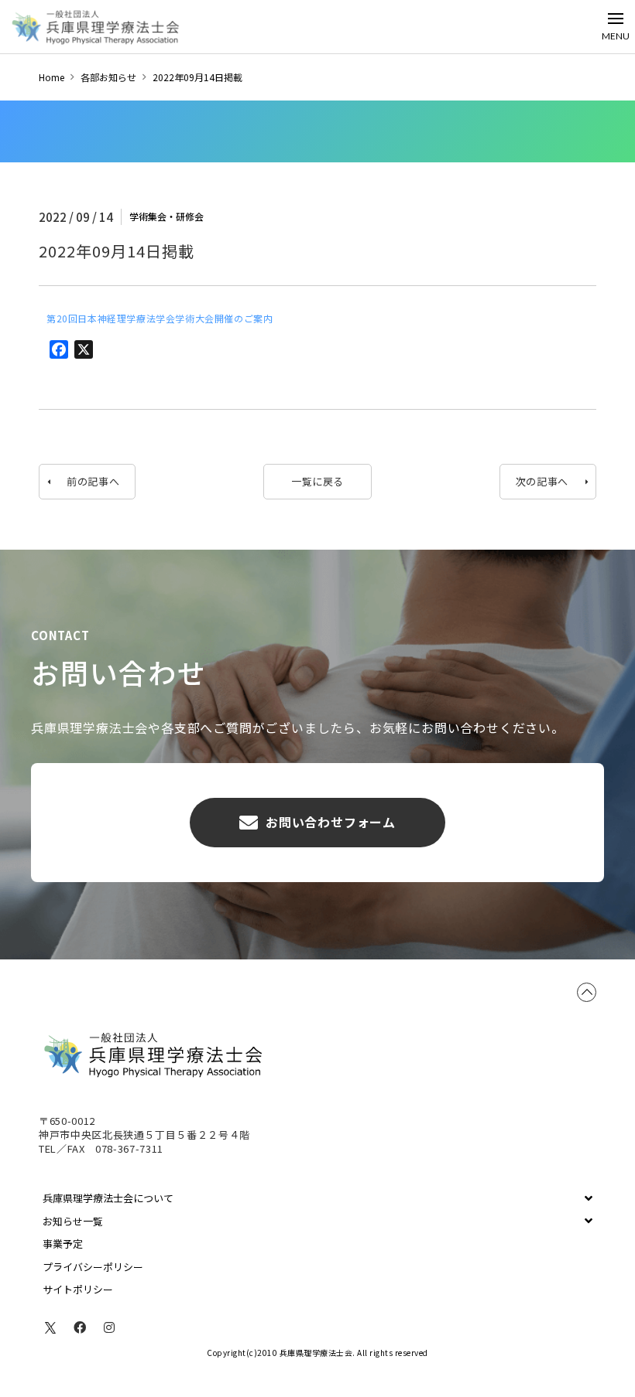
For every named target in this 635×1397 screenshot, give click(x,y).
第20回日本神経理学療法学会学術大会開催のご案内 (159, 318)
